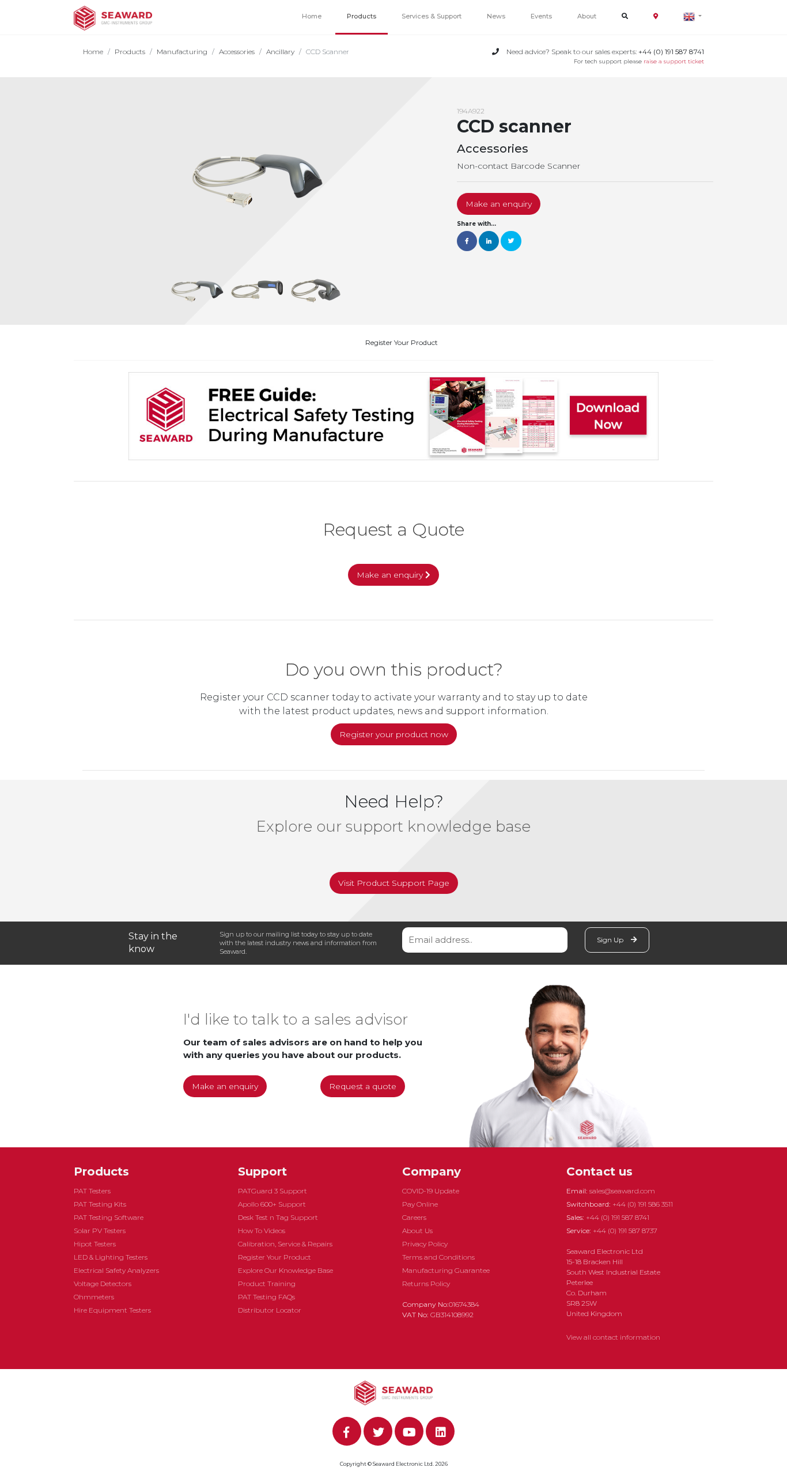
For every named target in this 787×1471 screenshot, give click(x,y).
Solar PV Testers (100, 1230)
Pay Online (420, 1204)
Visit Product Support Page (393, 883)
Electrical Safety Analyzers (116, 1270)
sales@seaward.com (622, 1190)
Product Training (267, 1283)
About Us (417, 1230)
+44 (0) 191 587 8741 (617, 1217)
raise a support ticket (674, 61)
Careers (414, 1217)
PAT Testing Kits (100, 1204)
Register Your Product (401, 342)
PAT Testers (92, 1190)
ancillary (280, 51)
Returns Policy (426, 1283)
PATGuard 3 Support (272, 1190)
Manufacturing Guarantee (446, 1270)
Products (361, 16)
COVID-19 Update (430, 1190)
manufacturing (182, 51)
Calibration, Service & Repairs (285, 1243)
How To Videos (261, 1230)
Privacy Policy (425, 1243)
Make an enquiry (499, 204)
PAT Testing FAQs (266, 1296)
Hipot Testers (95, 1243)
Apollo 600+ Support (272, 1204)
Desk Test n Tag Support (278, 1217)
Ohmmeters (94, 1296)
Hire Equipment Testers (112, 1310)
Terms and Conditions (438, 1257)
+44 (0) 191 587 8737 (625, 1230)
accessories (237, 51)
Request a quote (362, 1086)
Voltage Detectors (102, 1283)
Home (311, 16)
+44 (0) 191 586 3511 (642, 1204)
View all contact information (613, 1337)
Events (541, 16)
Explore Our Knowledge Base (285, 1270)
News (496, 16)
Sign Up (611, 939)
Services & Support (431, 16)
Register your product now (393, 734)
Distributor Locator (269, 1310)
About (586, 16)
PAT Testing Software (108, 1217)
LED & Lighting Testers (110, 1257)
